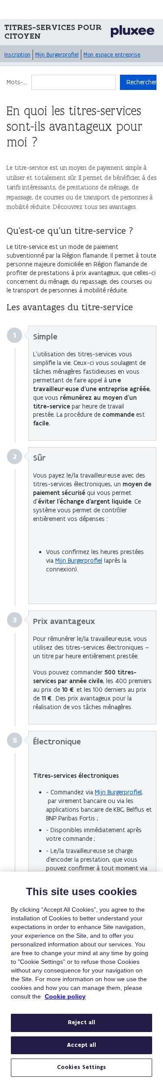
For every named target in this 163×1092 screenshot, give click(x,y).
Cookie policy (65, 996)
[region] (81, 982)
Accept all (81, 1045)
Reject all (81, 1022)
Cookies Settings (81, 1067)
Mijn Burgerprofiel (57, 54)
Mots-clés (17, 82)
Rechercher (141, 82)
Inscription (17, 54)
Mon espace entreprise (111, 54)
